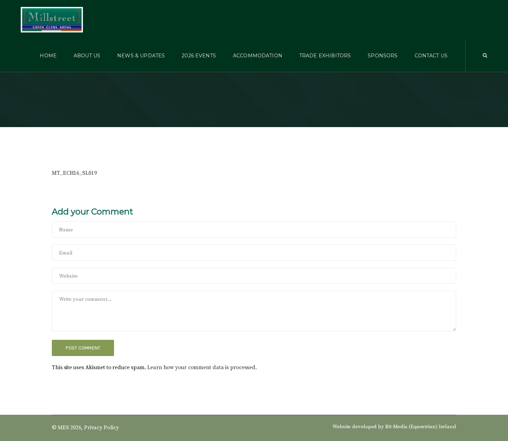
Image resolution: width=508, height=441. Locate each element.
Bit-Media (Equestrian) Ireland (420, 426)
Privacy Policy (101, 427)
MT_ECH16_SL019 (74, 173)
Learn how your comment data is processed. (202, 367)
